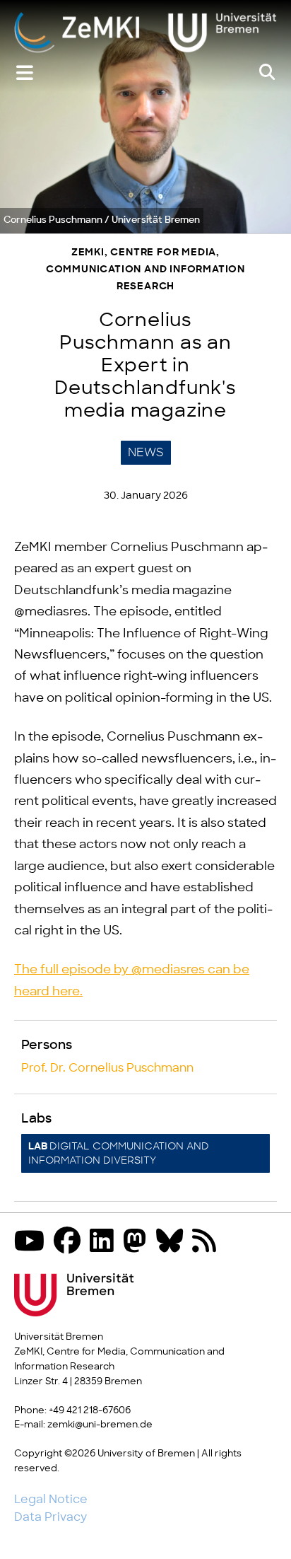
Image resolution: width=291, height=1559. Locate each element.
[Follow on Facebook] (71, 1242)
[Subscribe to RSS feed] (207, 1242)
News (146, 452)
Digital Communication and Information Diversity (118, 1153)
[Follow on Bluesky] (173, 1242)
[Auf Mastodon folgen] (138, 1242)
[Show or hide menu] (24, 73)
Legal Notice (51, 1499)
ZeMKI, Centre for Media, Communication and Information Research (145, 270)
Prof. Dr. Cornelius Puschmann (107, 1068)
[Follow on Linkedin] (105, 1242)
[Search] (267, 73)
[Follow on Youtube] (33, 1242)
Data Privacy (50, 1517)
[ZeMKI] (145, 32)
